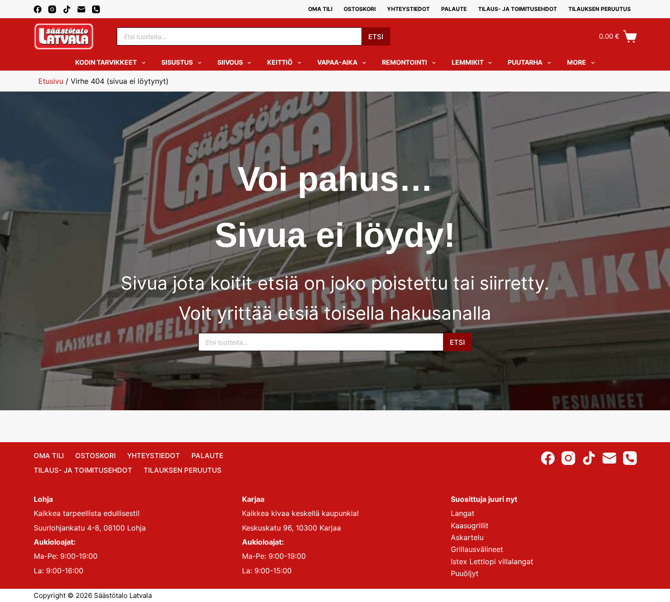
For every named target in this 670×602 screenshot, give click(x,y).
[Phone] (96, 9)
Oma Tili (320, 8)
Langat (462, 513)
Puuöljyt (465, 573)
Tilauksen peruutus (599, 8)
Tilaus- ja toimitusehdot (517, 8)
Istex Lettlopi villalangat (492, 561)
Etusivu (50, 81)
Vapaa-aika (337, 62)
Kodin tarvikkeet (106, 62)
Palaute (454, 8)
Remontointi (404, 62)
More (576, 62)
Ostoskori (360, 8)
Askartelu (467, 537)
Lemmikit (468, 62)
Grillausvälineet (477, 549)
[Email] (81, 9)
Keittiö (280, 62)
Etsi (375, 36)
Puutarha (525, 62)
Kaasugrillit (470, 525)
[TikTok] (67, 9)
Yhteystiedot (408, 8)
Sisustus (177, 62)
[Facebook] (37, 9)
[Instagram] (52, 9)
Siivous (230, 62)
